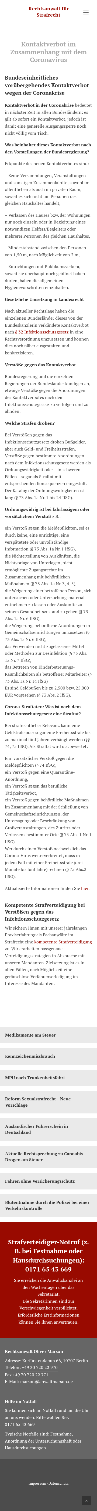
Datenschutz (58, 1483)
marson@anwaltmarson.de (46, 1381)
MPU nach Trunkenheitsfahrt (35, 1078)
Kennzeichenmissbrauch (30, 1056)
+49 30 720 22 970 (40, 1367)
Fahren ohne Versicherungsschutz (40, 1181)
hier (84, 888)
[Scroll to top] (86, 1499)
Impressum (37, 1483)
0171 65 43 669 (48, 1269)
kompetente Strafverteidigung (62, 942)
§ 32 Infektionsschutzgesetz (41, 332)
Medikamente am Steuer (30, 1035)
